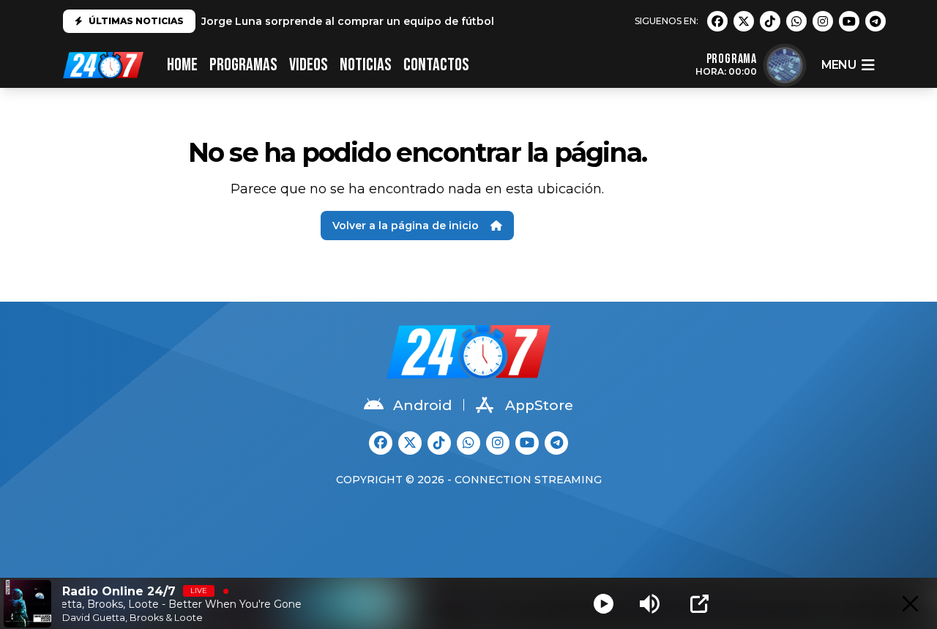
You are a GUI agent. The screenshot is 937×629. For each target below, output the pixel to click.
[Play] (603, 604)
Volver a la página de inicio (405, 225)
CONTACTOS (436, 64)
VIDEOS (308, 64)
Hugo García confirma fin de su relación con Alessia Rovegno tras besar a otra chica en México (459, 22)
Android (422, 405)
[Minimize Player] (910, 604)
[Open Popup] (699, 604)
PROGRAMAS (243, 64)
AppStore (539, 405)
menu (838, 65)
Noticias (366, 64)
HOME (182, 64)
